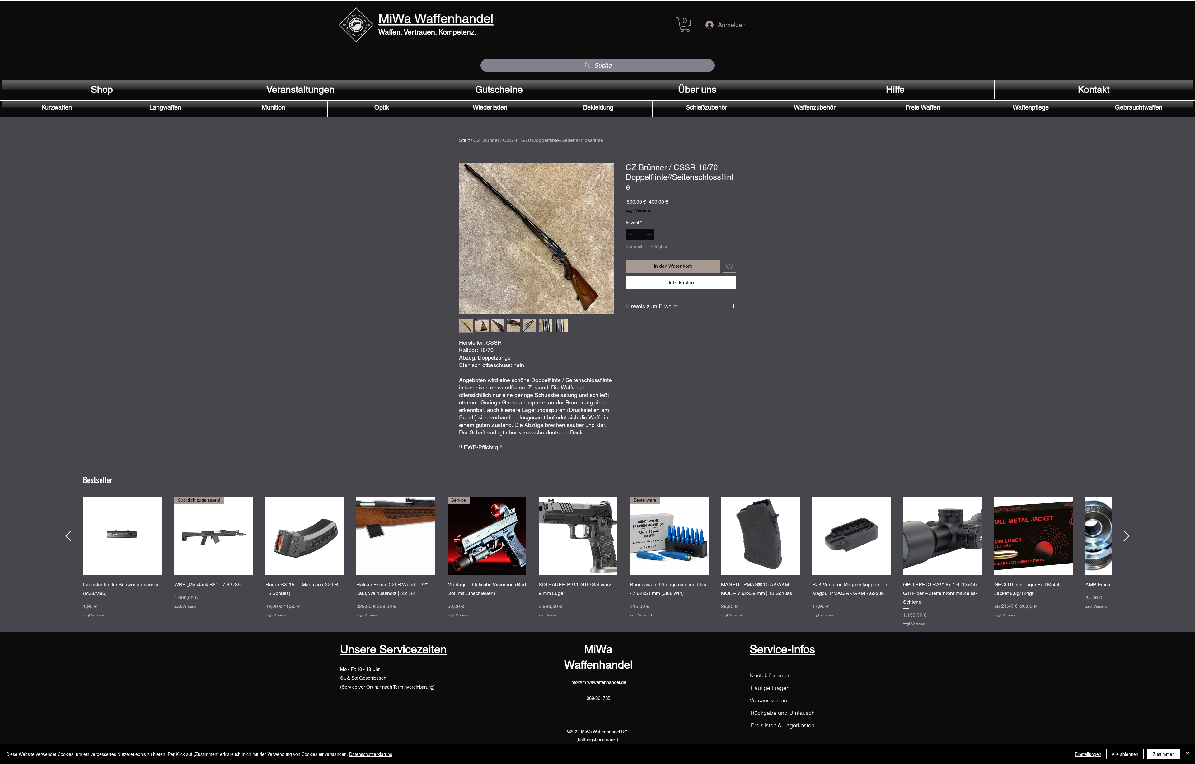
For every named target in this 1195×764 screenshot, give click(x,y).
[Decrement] (630, 234)
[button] (685, 24)
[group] (597, 561)
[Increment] (649, 234)
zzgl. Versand (638, 210)
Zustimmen (1164, 754)
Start (464, 140)
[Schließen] (1187, 754)
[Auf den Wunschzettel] (729, 266)
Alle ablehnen (1125, 754)
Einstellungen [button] (1088, 754)
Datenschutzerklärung (370, 754)
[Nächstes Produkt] (1126, 535)
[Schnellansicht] (122, 536)
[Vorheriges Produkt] (68, 535)
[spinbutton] (639, 234)
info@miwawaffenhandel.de (598, 682)
